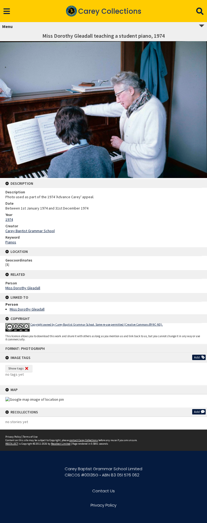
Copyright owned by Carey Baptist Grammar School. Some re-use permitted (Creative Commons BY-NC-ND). (96, 324)
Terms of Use (30, 436)
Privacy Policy (13, 436)
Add (197, 357)
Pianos (10, 242)
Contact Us (103, 491)
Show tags (16, 368)
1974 (9, 219)
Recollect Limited (60, 443)
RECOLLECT (11, 443)
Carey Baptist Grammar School (30, 230)
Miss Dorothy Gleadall (22, 287)
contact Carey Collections (83, 440)
